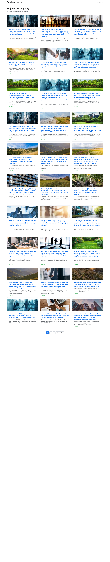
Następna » (60, 332)
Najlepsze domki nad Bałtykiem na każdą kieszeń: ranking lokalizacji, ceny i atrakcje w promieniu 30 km (22, 64)
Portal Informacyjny (14, 2)
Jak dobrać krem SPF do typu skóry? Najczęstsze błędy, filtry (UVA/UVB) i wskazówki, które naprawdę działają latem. (22, 315)
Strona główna (99, 2)
